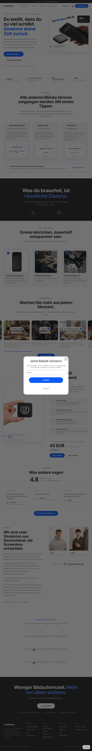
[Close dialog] (66, 359)
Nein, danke (46, 388)
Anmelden (46, 380)
